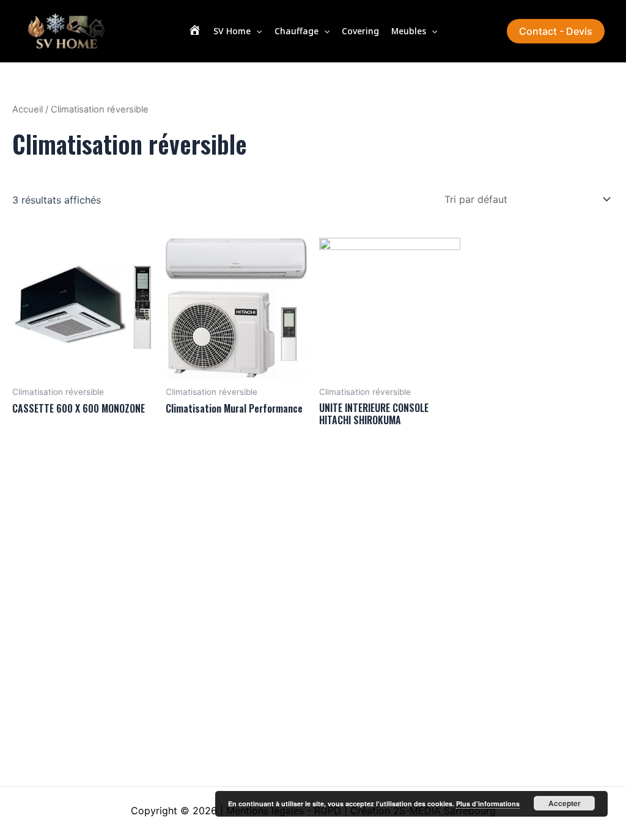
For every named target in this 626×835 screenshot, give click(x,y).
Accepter (564, 803)
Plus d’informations (488, 803)
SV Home (232, 31)
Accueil (27, 109)
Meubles (408, 31)
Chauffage (296, 31)
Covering (360, 31)
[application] (256, 31)
